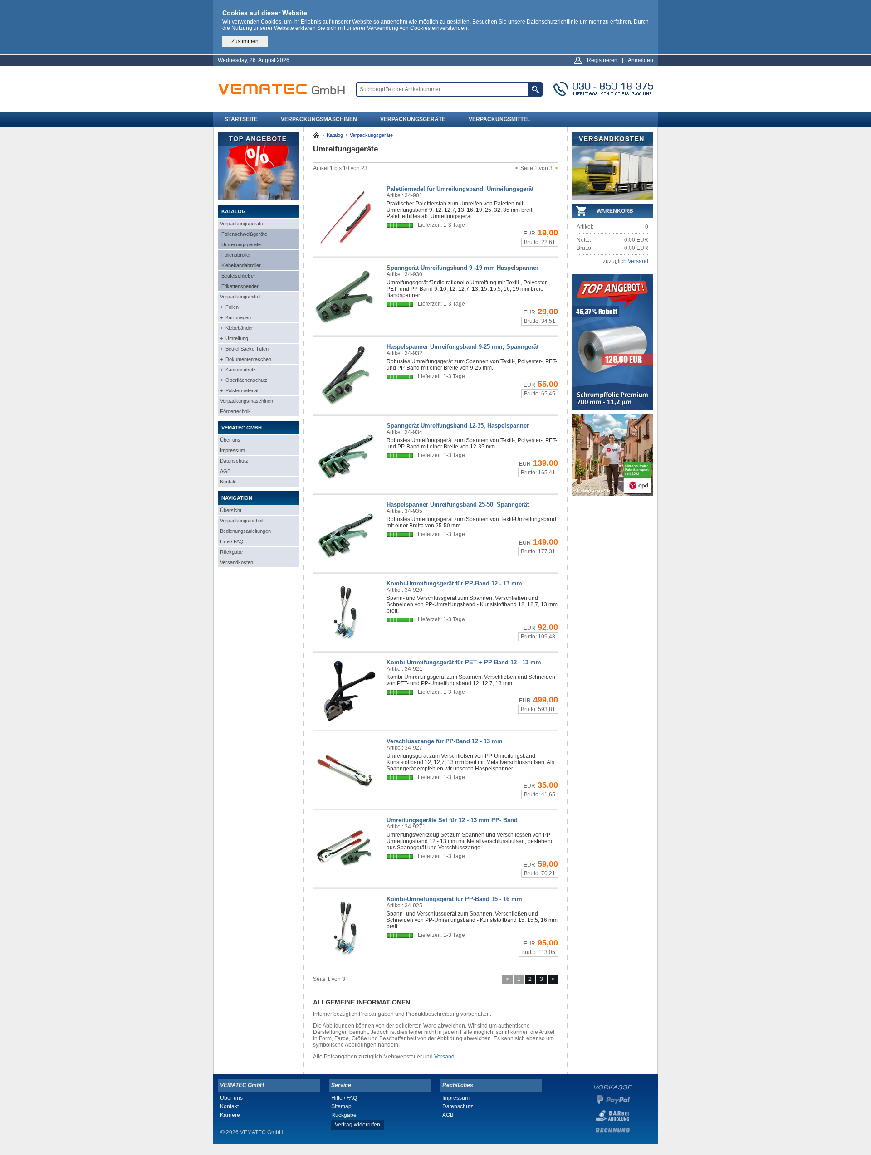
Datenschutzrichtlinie (552, 22)
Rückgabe (231, 552)
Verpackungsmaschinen (319, 119)
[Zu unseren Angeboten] (258, 198)
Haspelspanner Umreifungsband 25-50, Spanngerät (458, 504)
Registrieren (602, 60)
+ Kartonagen (235, 317)
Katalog (335, 135)
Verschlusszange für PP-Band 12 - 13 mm (445, 741)
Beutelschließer (238, 275)
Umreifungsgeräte (241, 244)
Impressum (232, 450)
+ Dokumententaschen (245, 359)
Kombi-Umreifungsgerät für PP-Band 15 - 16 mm (454, 899)
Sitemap (341, 1106)
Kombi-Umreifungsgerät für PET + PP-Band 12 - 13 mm (464, 662)
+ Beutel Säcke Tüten (244, 348)
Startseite (241, 119)
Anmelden (640, 60)
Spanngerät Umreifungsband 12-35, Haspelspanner (458, 425)
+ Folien (229, 307)
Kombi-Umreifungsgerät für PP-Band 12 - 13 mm (454, 583)
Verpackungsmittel (499, 119)
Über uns (230, 440)
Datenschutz (234, 460)
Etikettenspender (240, 286)
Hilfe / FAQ (232, 541)
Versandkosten (236, 562)
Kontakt (228, 481)
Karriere (230, 1115)
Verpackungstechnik (242, 520)
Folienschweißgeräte (244, 234)
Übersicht (230, 510)
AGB (225, 471)
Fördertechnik (235, 411)
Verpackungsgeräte (412, 119)
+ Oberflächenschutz (244, 380)
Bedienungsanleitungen (245, 531)
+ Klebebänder (236, 328)
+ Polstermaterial (239, 390)
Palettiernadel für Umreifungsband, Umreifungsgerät (460, 188)
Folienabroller (236, 255)
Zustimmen (245, 41)
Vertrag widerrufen (357, 1124)
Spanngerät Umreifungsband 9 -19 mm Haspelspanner (462, 267)
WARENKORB (615, 211)
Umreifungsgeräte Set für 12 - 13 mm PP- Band (452, 820)
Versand (444, 1056)
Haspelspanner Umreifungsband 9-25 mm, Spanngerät (462, 346)
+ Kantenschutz (238, 369)
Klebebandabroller (241, 265)
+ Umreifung (234, 338)
